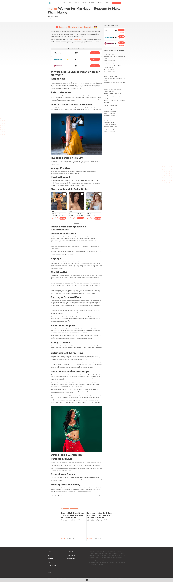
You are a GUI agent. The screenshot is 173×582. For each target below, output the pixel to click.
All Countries (92, 2)
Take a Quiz (117, 3)
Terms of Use (71, 558)
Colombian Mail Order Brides (110, 129)
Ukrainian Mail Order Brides (110, 117)
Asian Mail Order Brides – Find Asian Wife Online (114, 53)
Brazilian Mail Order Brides (109, 60)
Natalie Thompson (65, 520)
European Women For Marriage (110, 108)
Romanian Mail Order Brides (110, 111)
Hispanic (84, 2)
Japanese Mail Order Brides (109, 122)
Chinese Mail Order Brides (109, 120)
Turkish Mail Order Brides (109, 54)
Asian (64, 2)
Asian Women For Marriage (109, 119)
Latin (70, 2)
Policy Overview (71, 555)
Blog (107, 2)
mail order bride (77, 39)
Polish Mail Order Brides (109, 109)
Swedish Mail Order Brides (109, 69)
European (76, 2)
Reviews (100, 2)
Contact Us (106, 73)
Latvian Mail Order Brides (109, 71)
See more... (76, 223)
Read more (63, 538)
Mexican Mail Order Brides (109, 62)
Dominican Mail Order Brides (110, 64)
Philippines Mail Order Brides (110, 124)
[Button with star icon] (53, 194)
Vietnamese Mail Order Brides (110, 126)
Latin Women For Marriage (109, 128)
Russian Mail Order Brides (109, 115)
